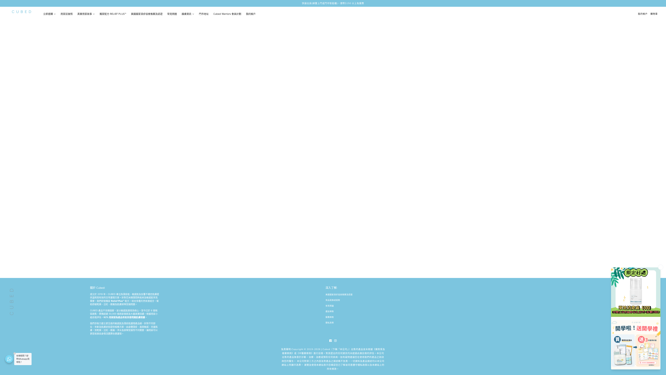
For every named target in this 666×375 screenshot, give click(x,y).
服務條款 (330, 317)
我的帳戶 (643, 13)
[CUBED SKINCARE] (21, 12)
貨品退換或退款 (333, 300)
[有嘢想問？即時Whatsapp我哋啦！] (9, 359)
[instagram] (335, 341)
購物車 (654, 13)
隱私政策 (330, 323)
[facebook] (330, 341)
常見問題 (330, 306)
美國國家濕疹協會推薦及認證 (339, 294)
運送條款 (330, 311)
